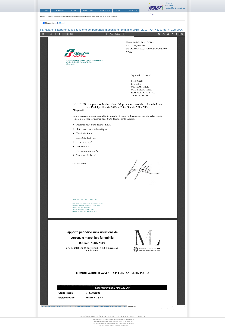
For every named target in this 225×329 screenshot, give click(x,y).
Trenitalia (67, 306)
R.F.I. (74, 306)
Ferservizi (89, 306)
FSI (61, 306)
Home (45, 11)
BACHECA (133, 11)
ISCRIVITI (119, 11)
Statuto (169, 3)
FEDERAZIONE (59, 11)
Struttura (88, 11)
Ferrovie (44, 306)
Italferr (96, 306)
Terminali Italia (54, 306)
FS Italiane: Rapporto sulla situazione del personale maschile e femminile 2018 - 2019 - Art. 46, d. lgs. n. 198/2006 (111, 29)
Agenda (74, 11)
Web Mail (169, 5)
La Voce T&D (104, 11)
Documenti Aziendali (108, 306)
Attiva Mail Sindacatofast (175, 8)
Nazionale (122, 306)
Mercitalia (81, 306)
